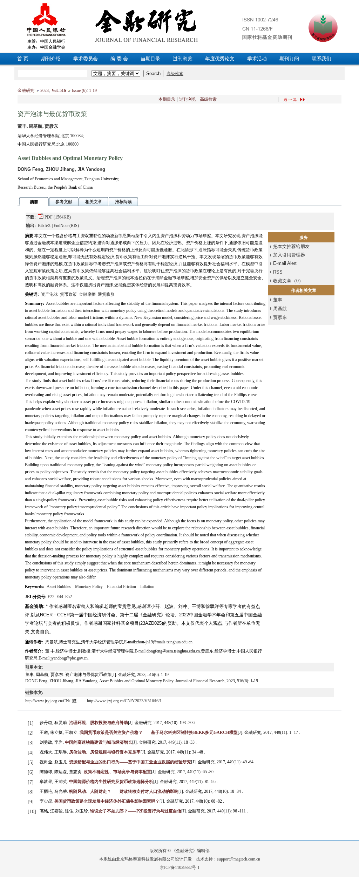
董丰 (277, 299)
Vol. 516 (59, 90)
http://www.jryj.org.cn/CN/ (48, 700)
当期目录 (150, 58)
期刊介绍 (51, 58)
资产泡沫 (49, 294)
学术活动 (257, 58)
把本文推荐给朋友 (291, 246)
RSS (278, 272)
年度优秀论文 (220, 58)
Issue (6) (79, 90)
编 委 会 (119, 58)
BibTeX (44, 225)
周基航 (280, 308)
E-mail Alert (285, 263)
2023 (44, 90)
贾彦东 (280, 317)
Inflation (147, 586)
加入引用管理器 (289, 254)
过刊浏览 (182, 58)
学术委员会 (85, 58)
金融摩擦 (87, 294)
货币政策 (68, 294)
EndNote (61, 225)
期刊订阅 (289, 58)
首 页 (22, 58)
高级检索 (208, 99)
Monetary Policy (89, 586)
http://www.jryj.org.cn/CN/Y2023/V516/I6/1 (124, 700)
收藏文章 (282, 280)
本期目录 (166, 99)
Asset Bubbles (59, 586)
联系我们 (321, 58)
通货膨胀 (106, 294)
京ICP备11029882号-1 (179, 867)
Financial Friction (121, 586)
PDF (49, 217)
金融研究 (26, 90)
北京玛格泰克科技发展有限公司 (145, 859)
